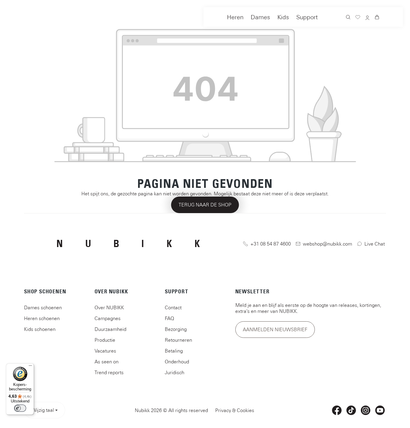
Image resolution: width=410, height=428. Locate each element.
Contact (173, 307)
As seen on (107, 361)
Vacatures (105, 350)
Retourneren (178, 340)
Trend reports (109, 372)
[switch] (20, 408)
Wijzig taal (43, 410)
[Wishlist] (357, 17)
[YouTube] (380, 410)
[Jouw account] (367, 18)
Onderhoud (177, 361)
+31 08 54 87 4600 (270, 243)
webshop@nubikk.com (327, 243)
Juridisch (174, 372)
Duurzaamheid (110, 329)
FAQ (169, 318)
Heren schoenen (42, 318)
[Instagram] (366, 410)
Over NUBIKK (109, 307)
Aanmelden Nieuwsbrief (275, 329)
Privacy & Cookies (234, 410)
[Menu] (30, 367)
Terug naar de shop (205, 204)
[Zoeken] (348, 18)
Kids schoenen (40, 329)
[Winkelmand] (377, 17)
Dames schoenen (43, 307)
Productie (105, 340)
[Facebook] (337, 410)
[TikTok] (351, 410)
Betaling (174, 350)
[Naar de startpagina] (26, 15)
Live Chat (374, 243)
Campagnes (108, 318)
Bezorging (176, 329)
